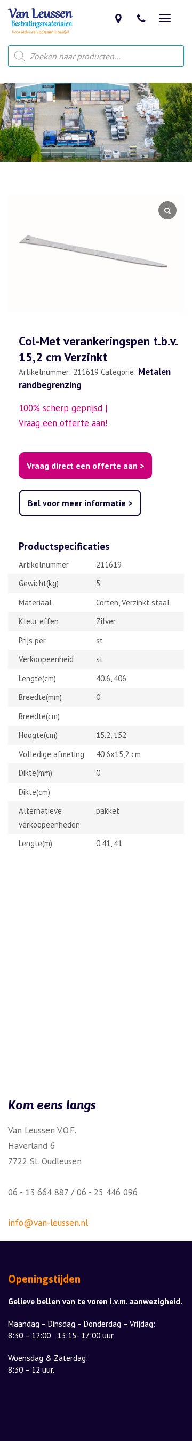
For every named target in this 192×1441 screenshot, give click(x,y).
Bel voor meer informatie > (80, 503)
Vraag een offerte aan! (63, 423)
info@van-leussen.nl (48, 1223)
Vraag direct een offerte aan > (85, 465)
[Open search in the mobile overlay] (96, 56)
